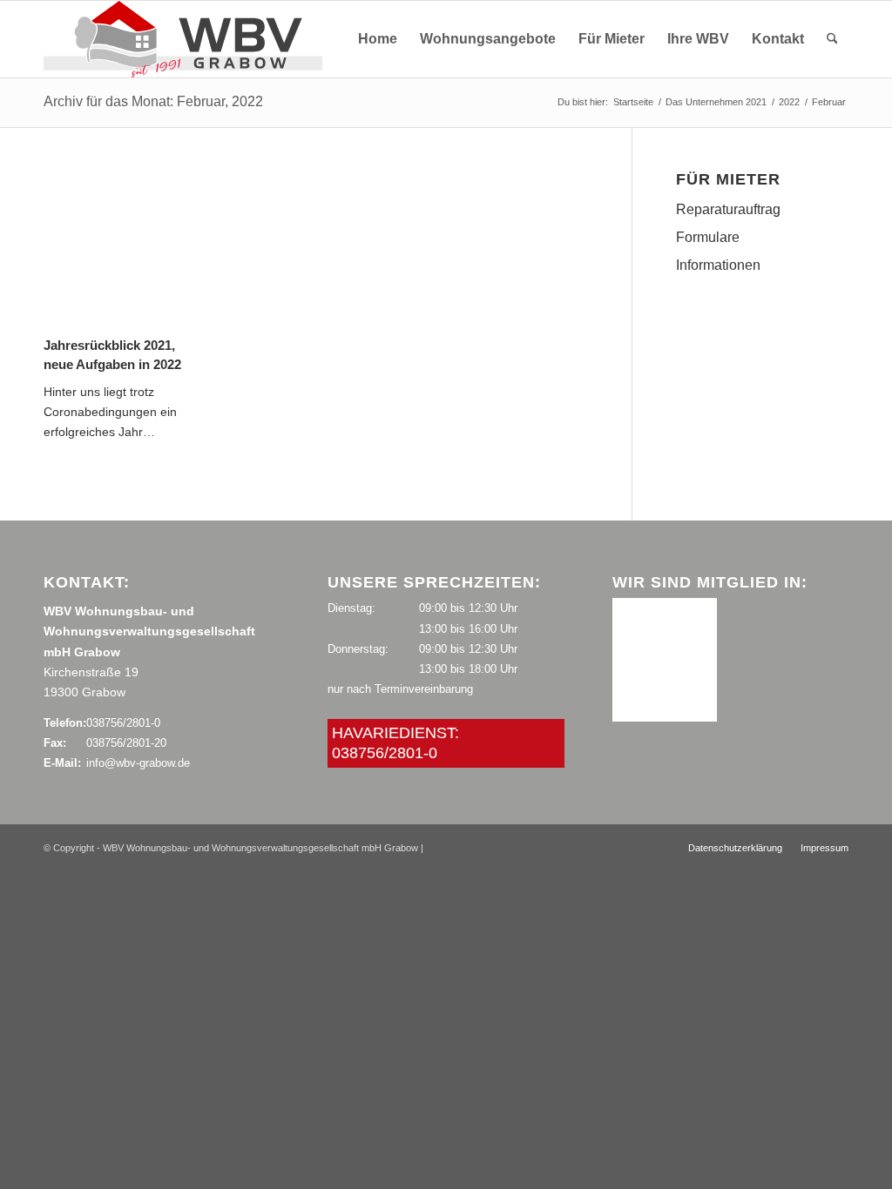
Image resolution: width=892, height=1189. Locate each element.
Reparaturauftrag (728, 209)
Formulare (708, 237)
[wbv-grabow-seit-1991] (183, 39)
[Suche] (832, 39)
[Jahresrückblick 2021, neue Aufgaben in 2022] (123, 251)
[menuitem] (378, 39)
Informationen (718, 265)
